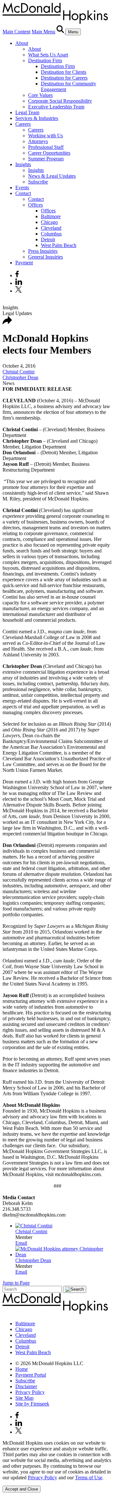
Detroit (48, 239)
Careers (23, 124)
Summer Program (46, 158)
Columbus (51, 233)
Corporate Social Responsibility (60, 101)
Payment (24, 262)
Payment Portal (30, 1375)
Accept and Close (21, 1489)
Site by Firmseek (32, 1403)
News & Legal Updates (52, 176)
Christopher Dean (20, 377)
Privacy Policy (30, 1392)
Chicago (49, 222)
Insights (23, 164)
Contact (23, 193)
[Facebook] (17, 275)
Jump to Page (16, 1283)
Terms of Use (88, 1477)
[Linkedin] (18, 283)
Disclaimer (26, 1386)
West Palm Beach (58, 245)
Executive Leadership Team (56, 106)
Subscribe (38, 181)
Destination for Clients (63, 72)
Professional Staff (46, 147)
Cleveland (51, 228)
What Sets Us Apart (48, 54)
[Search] (61, 31)
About (21, 43)
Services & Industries (36, 118)
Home (21, 1369)
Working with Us (45, 135)
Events (22, 187)
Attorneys (38, 141)
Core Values (40, 95)
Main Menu (43, 31)
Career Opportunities (49, 153)
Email (21, 1243)
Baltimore (51, 216)
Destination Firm (45, 60)
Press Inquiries (42, 251)
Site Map (24, 1398)
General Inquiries (45, 257)
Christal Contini (18, 371)
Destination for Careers (64, 78)
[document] (57, 1460)
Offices (35, 205)
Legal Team (27, 112)
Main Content (16, 31)
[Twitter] (19, 291)
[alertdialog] (57, 1466)
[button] (7, 322)
